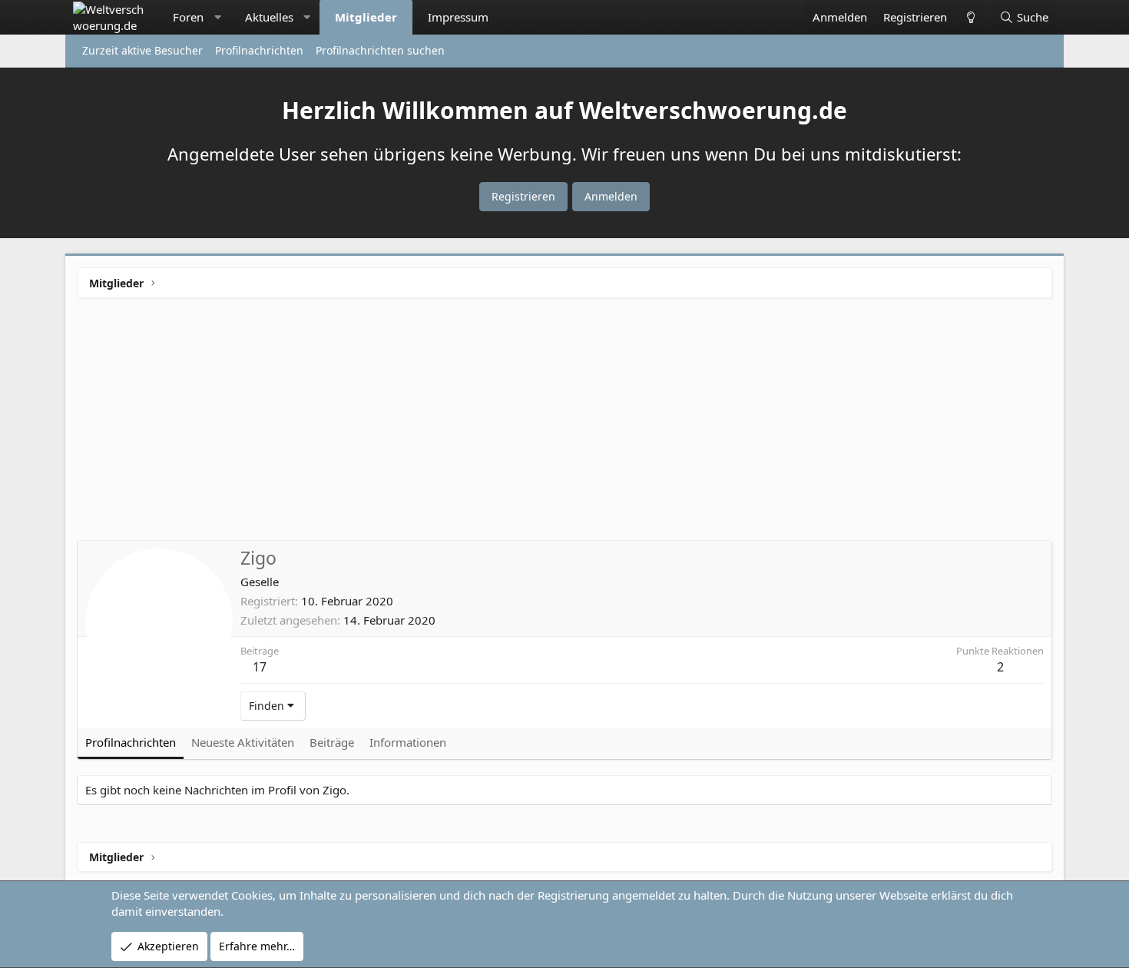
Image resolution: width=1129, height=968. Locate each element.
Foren (188, 17)
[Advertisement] (564, 424)
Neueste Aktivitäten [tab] (242, 742)
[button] (218, 17)
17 (260, 666)
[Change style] (970, 17)
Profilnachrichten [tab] (130, 742)
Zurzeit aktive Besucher (142, 50)
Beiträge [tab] (332, 742)
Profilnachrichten (259, 50)
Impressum (458, 17)
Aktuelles (269, 17)
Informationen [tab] (407, 742)
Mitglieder (366, 17)
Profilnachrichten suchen (380, 50)
